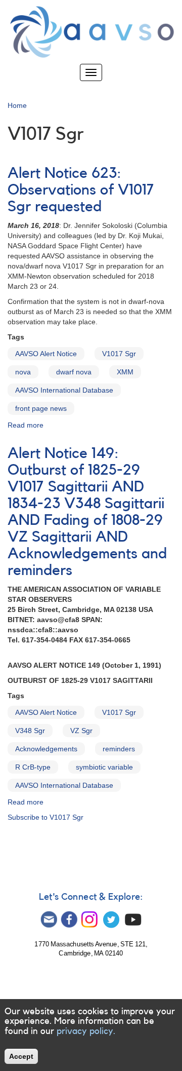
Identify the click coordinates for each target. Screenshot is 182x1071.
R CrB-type (33, 767)
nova (23, 372)
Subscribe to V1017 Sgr (45, 817)
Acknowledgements (46, 749)
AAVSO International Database (64, 390)
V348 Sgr (30, 730)
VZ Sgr (81, 730)
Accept (21, 1056)
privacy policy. (86, 1031)
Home (17, 105)
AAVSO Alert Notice (46, 354)
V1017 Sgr (119, 354)
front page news (41, 408)
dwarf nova (74, 372)
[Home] (91, 32)
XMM (125, 372)
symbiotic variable (104, 767)
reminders (119, 749)
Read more (25, 425)
